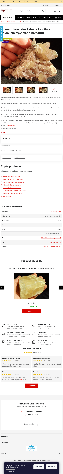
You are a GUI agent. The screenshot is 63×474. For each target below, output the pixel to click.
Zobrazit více (31, 385)
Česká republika (56, 211)
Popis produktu (7, 158)
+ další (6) (53, 91)
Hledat (43, 11)
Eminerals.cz (35, 460)
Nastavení (10, 471)
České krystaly (17, 460)
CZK (46, 5)
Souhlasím (51, 466)
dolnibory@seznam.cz (33, 411)
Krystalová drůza (55, 242)
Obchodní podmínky (6, 5)
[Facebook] (38, 424)
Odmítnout (39, 466)
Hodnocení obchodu (31, 348)
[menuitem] (8, 17)
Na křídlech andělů (45, 460)
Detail (30, 311)
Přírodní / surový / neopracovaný (51, 238)
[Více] (58, 17)
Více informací (10, 125)
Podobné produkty (20, 158)
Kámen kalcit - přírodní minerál (51, 246)
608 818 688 (55, 11)
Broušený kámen (26, 460)
